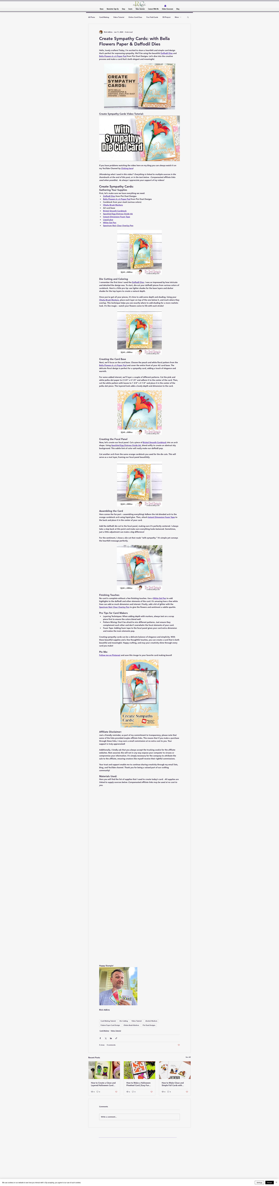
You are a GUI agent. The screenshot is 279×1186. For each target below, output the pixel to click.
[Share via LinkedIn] (111, 1089)
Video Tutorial (118, 17)
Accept (269, 1182)
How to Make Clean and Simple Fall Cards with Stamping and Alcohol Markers (173, 1134)
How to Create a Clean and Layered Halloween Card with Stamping (103, 1134)
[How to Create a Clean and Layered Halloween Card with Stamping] (104, 1121)
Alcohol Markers (151, 1072)
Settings (259, 1182)
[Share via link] (116, 1089)
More (177, 17)
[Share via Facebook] (100, 1089)
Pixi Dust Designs (149, 1076)
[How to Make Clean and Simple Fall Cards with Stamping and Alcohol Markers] (175, 1121)
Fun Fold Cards (152, 17)
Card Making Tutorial (108, 1072)
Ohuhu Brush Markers (131, 1076)
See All (188, 1108)
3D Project (166, 17)
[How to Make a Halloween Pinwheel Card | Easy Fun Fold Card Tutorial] (139, 1121)
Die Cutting (124, 1072)
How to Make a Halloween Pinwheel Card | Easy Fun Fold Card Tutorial (138, 1134)
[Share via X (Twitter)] (106, 1089)
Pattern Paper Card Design (110, 1076)
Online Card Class (135, 17)
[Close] (276, 1182)
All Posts (91, 17)
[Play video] (139, 138)
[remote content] (139, 899)
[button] (165, 5)
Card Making (104, 17)
